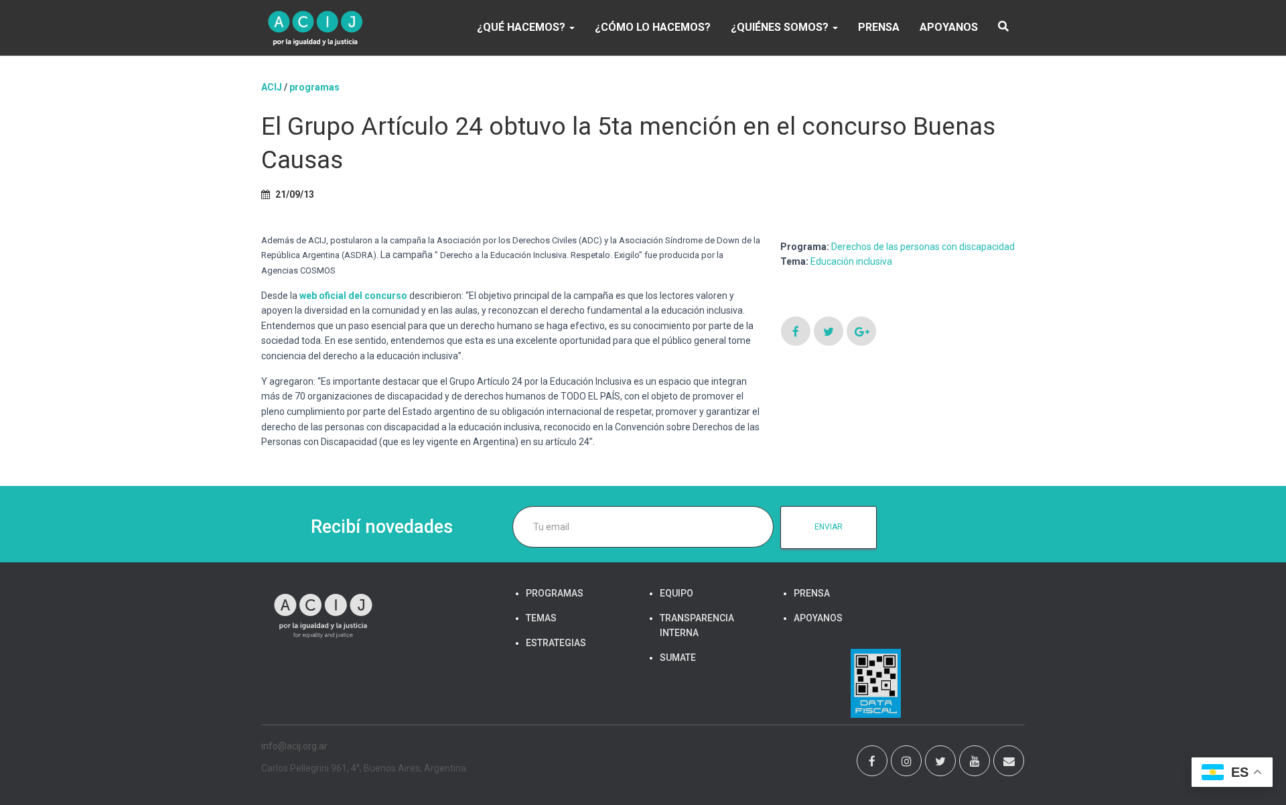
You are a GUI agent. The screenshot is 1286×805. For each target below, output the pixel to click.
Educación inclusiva (851, 261)
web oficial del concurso (353, 295)
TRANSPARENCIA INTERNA (697, 625)
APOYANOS (949, 27)
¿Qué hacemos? (522, 27)
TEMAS (541, 618)
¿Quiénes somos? (781, 27)
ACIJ (271, 87)
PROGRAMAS (314, 87)
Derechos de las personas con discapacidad (923, 246)
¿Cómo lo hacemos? (653, 27)
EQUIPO (676, 593)
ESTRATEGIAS (556, 642)
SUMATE (678, 657)
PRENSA (879, 27)
